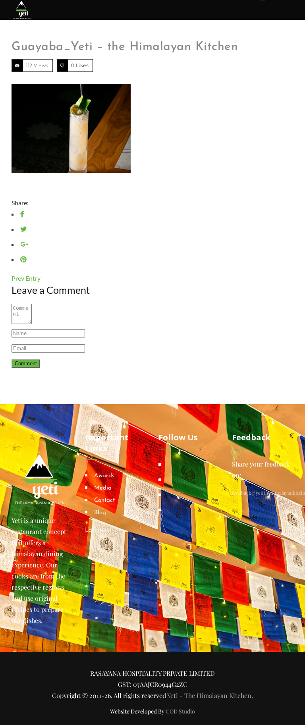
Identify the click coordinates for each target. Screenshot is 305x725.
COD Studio (180, 711)
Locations (97, 530)
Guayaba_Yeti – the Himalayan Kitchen (125, 47)
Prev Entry (26, 278)
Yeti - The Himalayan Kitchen (209, 695)
